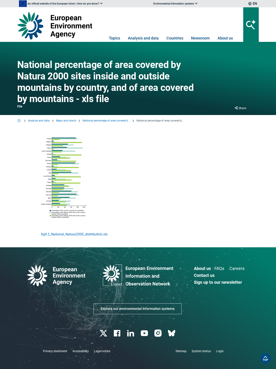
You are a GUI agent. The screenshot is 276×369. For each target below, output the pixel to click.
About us (225, 38)
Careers (237, 268)
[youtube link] (144, 333)
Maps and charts (66, 120)
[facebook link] (117, 333)
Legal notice (102, 351)
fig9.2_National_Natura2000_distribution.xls (74, 234)
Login (220, 351)
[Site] (56, 25)
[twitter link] (103, 333)
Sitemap (181, 351)
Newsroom (200, 38)
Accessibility (80, 351)
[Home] (19, 121)
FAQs (219, 268)
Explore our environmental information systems (137, 309)
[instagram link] (158, 333)
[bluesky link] (171, 333)
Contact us (204, 275)
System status (201, 351)
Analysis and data (143, 38)
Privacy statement (55, 351)
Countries (174, 38)
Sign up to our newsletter (218, 282)
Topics (114, 38)
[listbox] (60, 3)
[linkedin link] (131, 333)
